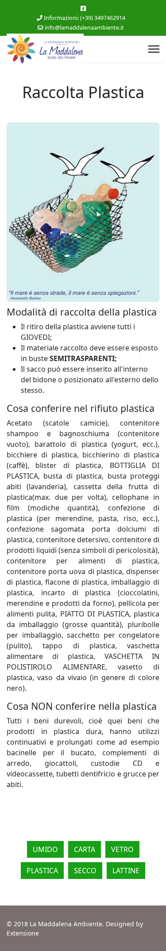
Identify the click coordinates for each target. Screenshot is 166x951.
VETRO (122, 849)
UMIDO (45, 849)
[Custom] (83, 8)
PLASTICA (42, 870)
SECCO (85, 870)
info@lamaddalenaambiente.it (84, 27)
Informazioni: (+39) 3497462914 (84, 18)
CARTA (84, 849)
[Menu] (153, 49)
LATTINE (125, 870)
